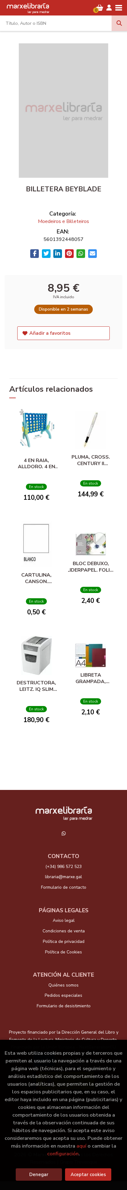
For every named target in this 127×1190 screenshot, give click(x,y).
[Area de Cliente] (109, 8)
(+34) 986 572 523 (63, 867)
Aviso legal (64, 920)
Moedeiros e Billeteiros (63, 221)
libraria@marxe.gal (63, 877)
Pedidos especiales (63, 995)
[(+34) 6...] (63, 833)
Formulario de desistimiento (64, 1006)
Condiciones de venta (64, 931)
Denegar (38, 1174)
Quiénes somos (63, 985)
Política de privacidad (63, 941)
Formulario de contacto (63, 887)
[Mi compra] (99, 8)
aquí (81, 1145)
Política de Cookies (63, 952)
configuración (63, 1153)
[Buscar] (119, 23)
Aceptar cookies (88, 1174)
